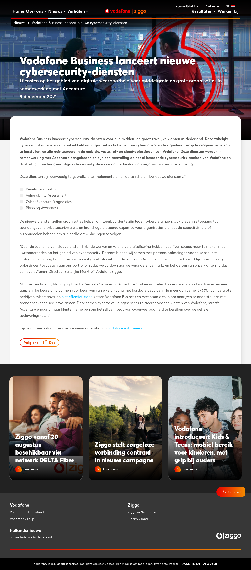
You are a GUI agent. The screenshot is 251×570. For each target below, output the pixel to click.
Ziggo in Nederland (142, 512)
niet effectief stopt (77, 296)
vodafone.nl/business (125, 328)
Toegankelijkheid (184, 6)
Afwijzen (210, 563)
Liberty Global (138, 519)
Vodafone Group (22, 519)
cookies (73, 563)
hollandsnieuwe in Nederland (31, 537)
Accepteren (191, 563)
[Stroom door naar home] (125, 11)
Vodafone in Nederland (27, 512)
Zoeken (210, 6)
